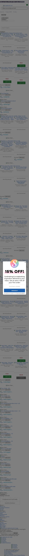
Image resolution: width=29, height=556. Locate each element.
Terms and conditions (20, 293)
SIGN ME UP (14, 290)
